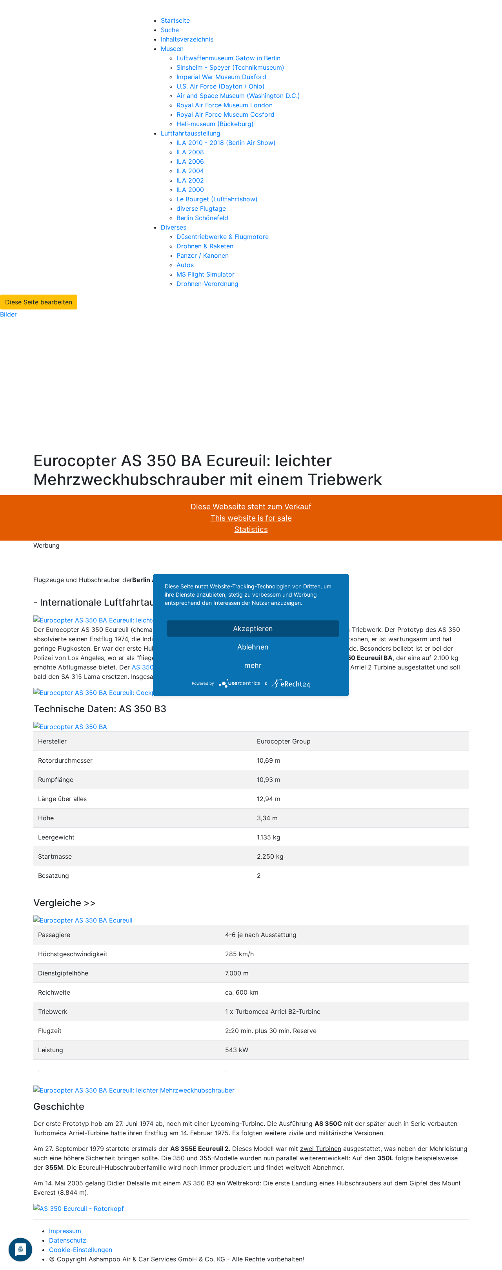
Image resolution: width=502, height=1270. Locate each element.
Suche (170, 30)
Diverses (173, 227)
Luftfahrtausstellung (190, 133)
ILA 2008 (190, 152)
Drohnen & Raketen (204, 246)
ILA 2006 (190, 161)
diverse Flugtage (201, 208)
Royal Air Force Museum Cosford (225, 114)
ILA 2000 (190, 190)
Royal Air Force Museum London (224, 105)
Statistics (251, 529)
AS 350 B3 (148, 667)
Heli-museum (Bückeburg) (215, 124)
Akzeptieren (253, 628)
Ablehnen (253, 647)
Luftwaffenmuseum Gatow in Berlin (228, 58)
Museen (172, 48)
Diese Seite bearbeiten (38, 302)
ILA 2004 (190, 171)
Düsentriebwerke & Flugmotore (222, 237)
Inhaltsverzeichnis (187, 39)
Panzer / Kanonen (202, 255)
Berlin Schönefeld (202, 218)
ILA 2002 (190, 180)
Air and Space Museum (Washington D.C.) (238, 96)
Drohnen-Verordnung (207, 284)
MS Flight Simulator (205, 274)
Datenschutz (67, 1240)
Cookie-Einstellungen (80, 1250)
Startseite (175, 20)
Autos (185, 265)
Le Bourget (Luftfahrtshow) (217, 199)
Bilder (8, 314)
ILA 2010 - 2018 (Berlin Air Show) (226, 143)
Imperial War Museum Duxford (221, 77)
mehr (253, 665)
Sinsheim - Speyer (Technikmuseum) (230, 67)
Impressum (65, 1231)
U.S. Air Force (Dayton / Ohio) (220, 86)
